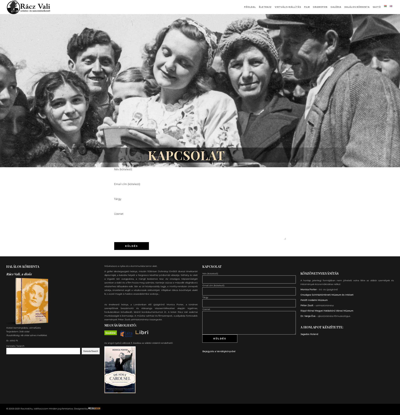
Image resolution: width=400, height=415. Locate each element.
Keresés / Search (15, 346)
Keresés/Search (90, 351)
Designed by (81, 408)
